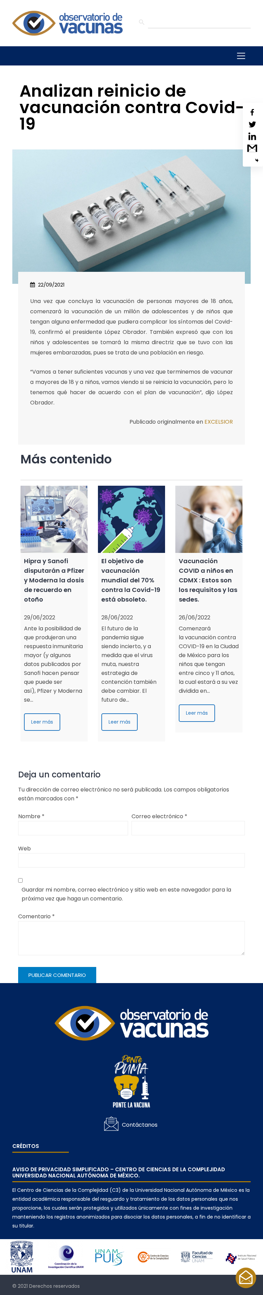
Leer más (42, 721)
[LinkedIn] (252, 136)
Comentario (36, 916)
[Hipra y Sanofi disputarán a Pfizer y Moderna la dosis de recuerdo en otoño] (54, 519)
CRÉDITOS (25, 1146)
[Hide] (257, 160)
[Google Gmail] (252, 148)
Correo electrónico (159, 816)
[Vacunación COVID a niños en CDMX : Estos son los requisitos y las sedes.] (208, 519)
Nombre (31, 816)
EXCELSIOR (218, 422)
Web (24, 848)
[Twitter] (252, 124)
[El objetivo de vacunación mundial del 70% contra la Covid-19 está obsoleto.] (131, 519)
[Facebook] (252, 112)
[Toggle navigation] (241, 56)
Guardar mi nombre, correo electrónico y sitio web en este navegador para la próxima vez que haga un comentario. (126, 894)
